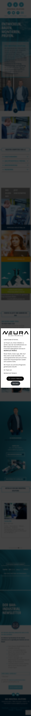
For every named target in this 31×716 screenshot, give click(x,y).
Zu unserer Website (15, 379)
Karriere (15, 383)
